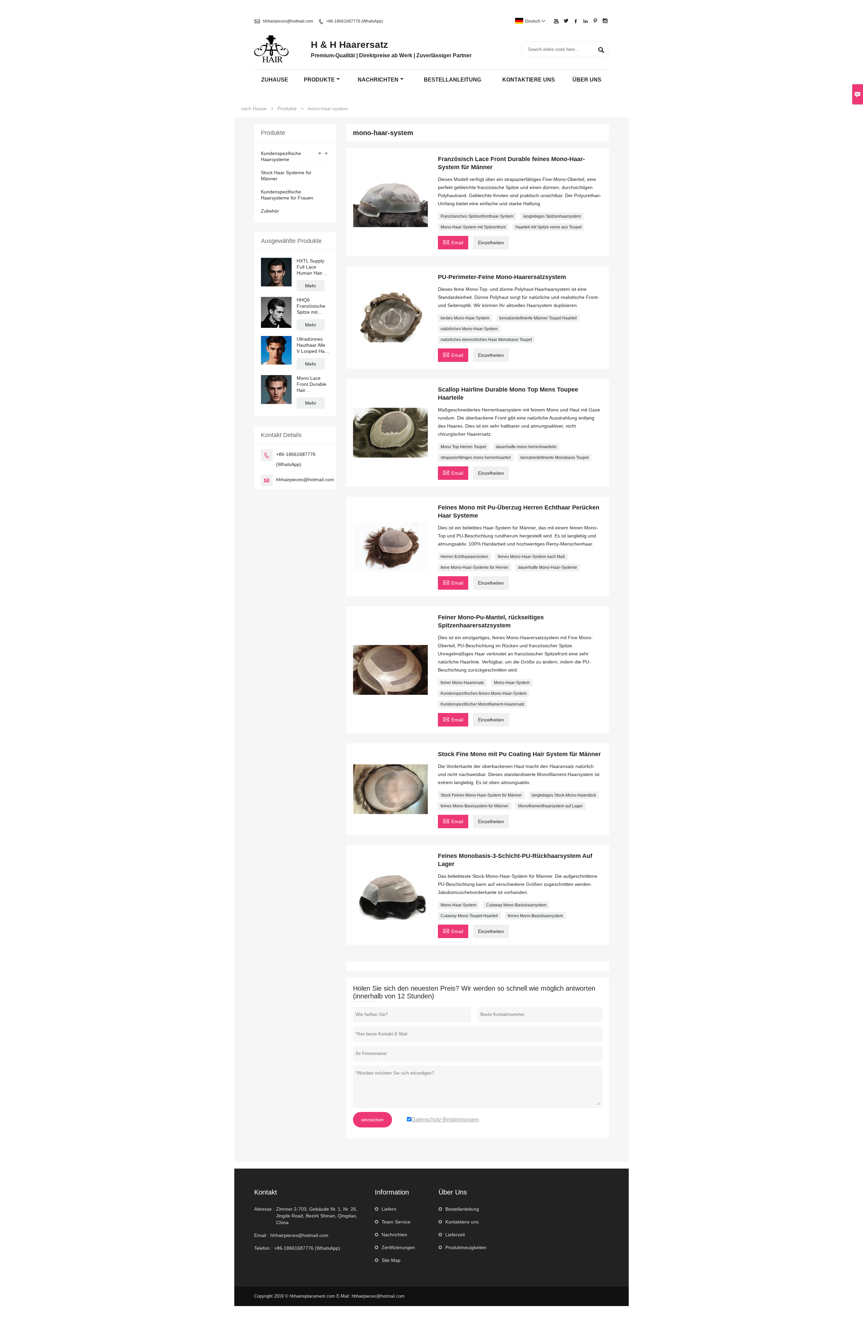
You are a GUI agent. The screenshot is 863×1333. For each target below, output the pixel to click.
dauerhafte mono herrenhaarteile (526, 446)
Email (453, 241)
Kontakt (265, 1192)
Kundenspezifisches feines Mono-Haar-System (484, 693)
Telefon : (263, 1248)
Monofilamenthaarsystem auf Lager (550, 806)
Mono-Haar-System (512, 682)
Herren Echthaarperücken (464, 556)
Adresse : (264, 1209)
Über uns (586, 80)
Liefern (389, 1209)
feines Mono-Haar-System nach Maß (531, 556)
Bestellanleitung (452, 80)
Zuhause (274, 80)
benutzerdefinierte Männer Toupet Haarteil (538, 318)
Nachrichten (378, 80)
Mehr (310, 285)
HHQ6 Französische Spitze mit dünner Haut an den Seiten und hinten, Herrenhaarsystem (313, 306)
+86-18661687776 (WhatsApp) (354, 21)
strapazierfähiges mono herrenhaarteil (476, 457)
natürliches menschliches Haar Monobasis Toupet (486, 339)
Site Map (391, 1260)
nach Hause (254, 108)
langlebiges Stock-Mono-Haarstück (564, 795)
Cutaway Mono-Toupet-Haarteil (469, 915)
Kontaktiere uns (462, 1221)
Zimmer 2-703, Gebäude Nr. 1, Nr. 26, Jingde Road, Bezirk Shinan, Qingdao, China (316, 1215)
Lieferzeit (455, 1234)
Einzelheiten (491, 242)
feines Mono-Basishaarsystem (535, 915)
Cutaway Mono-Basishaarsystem (516, 905)
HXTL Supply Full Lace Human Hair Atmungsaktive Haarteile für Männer (312, 267)
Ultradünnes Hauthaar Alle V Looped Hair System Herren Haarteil (313, 345)
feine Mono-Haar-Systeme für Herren (474, 567)
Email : (261, 1235)
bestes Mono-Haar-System (465, 318)
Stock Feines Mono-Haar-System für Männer (481, 795)
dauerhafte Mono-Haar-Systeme (547, 567)
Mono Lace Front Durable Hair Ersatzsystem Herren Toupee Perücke (313, 384)
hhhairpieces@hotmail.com (288, 21)
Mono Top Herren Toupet (463, 446)
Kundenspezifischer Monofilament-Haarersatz (483, 704)
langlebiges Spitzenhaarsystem (552, 216)
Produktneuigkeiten (465, 1247)
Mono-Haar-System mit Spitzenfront (473, 227)
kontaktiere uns (528, 80)
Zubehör (270, 211)
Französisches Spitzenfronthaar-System (477, 216)
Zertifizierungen (398, 1247)
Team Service (396, 1221)
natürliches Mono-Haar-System (469, 329)
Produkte (319, 80)
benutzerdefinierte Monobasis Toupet (554, 457)
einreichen (372, 1119)
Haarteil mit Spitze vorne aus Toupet (548, 227)
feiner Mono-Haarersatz (462, 682)
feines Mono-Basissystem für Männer (474, 806)
